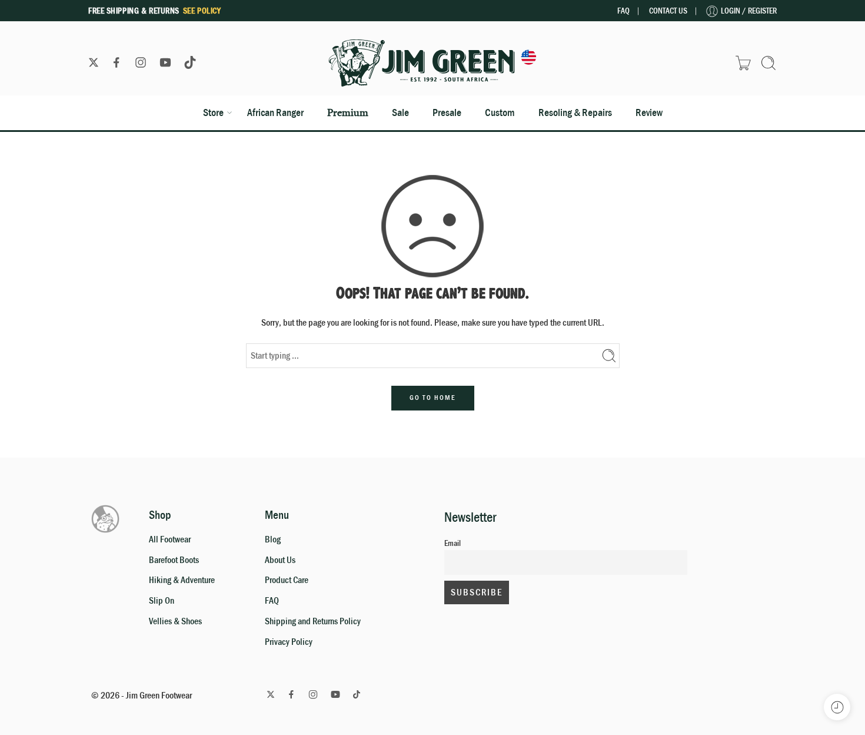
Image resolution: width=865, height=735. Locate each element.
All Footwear (170, 539)
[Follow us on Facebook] (116, 62)
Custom (500, 112)
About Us (280, 560)
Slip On (161, 600)
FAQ (623, 10)
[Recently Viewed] (837, 707)
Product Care (286, 580)
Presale (446, 112)
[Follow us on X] (93, 62)
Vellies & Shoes (175, 621)
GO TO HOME (433, 397)
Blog (273, 539)
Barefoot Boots (174, 560)
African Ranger (275, 112)
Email (452, 543)
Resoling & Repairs (575, 112)
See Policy (202, 10)
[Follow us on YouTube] (165, 62)
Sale (400, 112)
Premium (347, 112)
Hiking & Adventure (182, 580)
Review (649, 112)
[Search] (768, 63)
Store (213, 112)
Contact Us (668, 10)
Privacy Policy (288, 642)
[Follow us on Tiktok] (190, 62)
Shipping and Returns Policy (313, 621)
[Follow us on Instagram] (140, 62)
